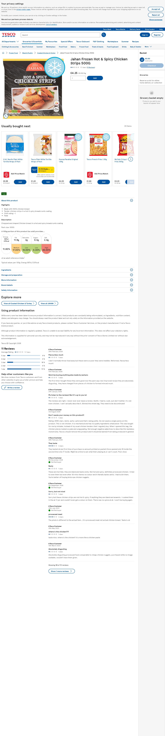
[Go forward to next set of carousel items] (130, 159)
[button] (107, 29)
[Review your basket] (142, 59)
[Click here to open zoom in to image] (6, 116)
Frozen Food (13, 53)
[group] (14, 159)
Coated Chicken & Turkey (46, 53)
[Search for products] (103, 35)
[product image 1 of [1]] (33, 89)
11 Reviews (91, 67)
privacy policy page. (23, 9)
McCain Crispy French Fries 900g (123, 160)
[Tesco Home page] (8, 35)
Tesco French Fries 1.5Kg (97, 159)
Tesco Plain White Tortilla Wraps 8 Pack (41, 160)
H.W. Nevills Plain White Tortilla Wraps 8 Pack (12, 160)
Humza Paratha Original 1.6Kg (68, 160)
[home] (3, 53)
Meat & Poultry (27, 53)
